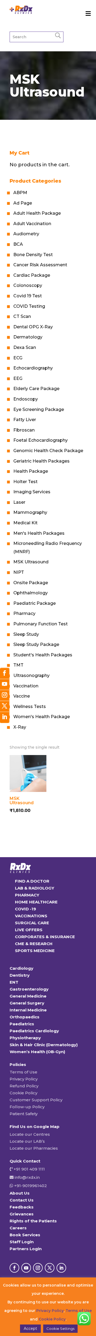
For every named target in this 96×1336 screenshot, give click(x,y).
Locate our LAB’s (27, 1141)
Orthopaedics (24, 1016)
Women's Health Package (41, 716)
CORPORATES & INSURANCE (45, 936)
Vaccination (25, 685)
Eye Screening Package (38, 409)
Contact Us (22, 1200)
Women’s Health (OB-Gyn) (37, 1051)
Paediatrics (22, 1023)
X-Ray (19, 727)
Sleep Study (26, 634)
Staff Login (22, 1241)
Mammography (30, 512)
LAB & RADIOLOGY (34, 888)
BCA (18, 244)
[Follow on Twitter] (4, 706)
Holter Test (25, 481)
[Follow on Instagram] (38, 1268)
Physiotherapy (25, 1037)
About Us (20, 1193)
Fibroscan (24, 430)
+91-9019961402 (30, 1185)
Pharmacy (24, 613)
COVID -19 (25, 908)
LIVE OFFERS (28, 929)
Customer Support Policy (36, 1099)
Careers (18, 1227)
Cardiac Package (31, 275)
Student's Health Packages (42, 654)
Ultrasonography (31, 675)
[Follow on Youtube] (26, 1268)
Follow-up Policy (27, 1106)
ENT (14, 982)
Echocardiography (33, 368)
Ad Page (22, 203)
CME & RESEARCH (34, 943)
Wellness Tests (29, 706)
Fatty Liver (24, 419)
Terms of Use (23, 1072)
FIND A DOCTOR (32, 881)
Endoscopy (25, 399)
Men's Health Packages (39, 533)
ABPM (20, 192)
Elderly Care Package (36, 388)
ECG (17, 357)
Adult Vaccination (32, 223)
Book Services (25, 1234)
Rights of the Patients (33, 1220)
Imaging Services (31, 491)
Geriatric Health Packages (41, 461)
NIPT (18, 572)
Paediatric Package (34, 603)
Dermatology (27, 337)
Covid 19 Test (27, 295)
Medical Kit (25, 522)
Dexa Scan (24, 347)
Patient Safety (24, 1113)
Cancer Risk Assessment (40, 264)
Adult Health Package (37, 213)
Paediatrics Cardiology (34, 1030)
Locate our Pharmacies (34, 1148)
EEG (17, 378)
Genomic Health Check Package (48, 450)
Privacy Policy (24, 1078)
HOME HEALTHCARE (36, 901)
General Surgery (27, 1003)
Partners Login (26, 1248)
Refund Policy (24, 1085)
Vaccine (21, 696)
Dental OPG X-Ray (33, 326)
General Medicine (28, 996)
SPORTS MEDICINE (35, 950)
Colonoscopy (27, 285)
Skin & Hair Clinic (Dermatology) (44, 1044)
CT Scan (22, 316)
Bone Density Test (33, 254)
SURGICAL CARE (32, 922)
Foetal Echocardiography (40, 440)
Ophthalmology (30, 592)
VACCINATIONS (31, 915)
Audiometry (26, 233)
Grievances (22, 1213)
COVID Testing (29, 306)
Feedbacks (22, 1207)
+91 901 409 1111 (29, 1169)
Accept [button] (30, 1328)
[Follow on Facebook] (14, 1268)
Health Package (30, 471)
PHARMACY (27, 895)
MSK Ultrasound (31, 561)
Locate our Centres (30, 1134)
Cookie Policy (23, 1092)
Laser (19, 502)
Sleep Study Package (36, 644)
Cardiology (21, 968)
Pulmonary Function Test (40, 623)
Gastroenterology (29, 989)
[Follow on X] (49, 1268)
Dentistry (20, 975)
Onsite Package (30, 582)
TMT (18, 665)
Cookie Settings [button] (60, 1328)
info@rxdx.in (27, 1177)
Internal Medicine (28, 1009)
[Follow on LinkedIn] (61, 1268)
